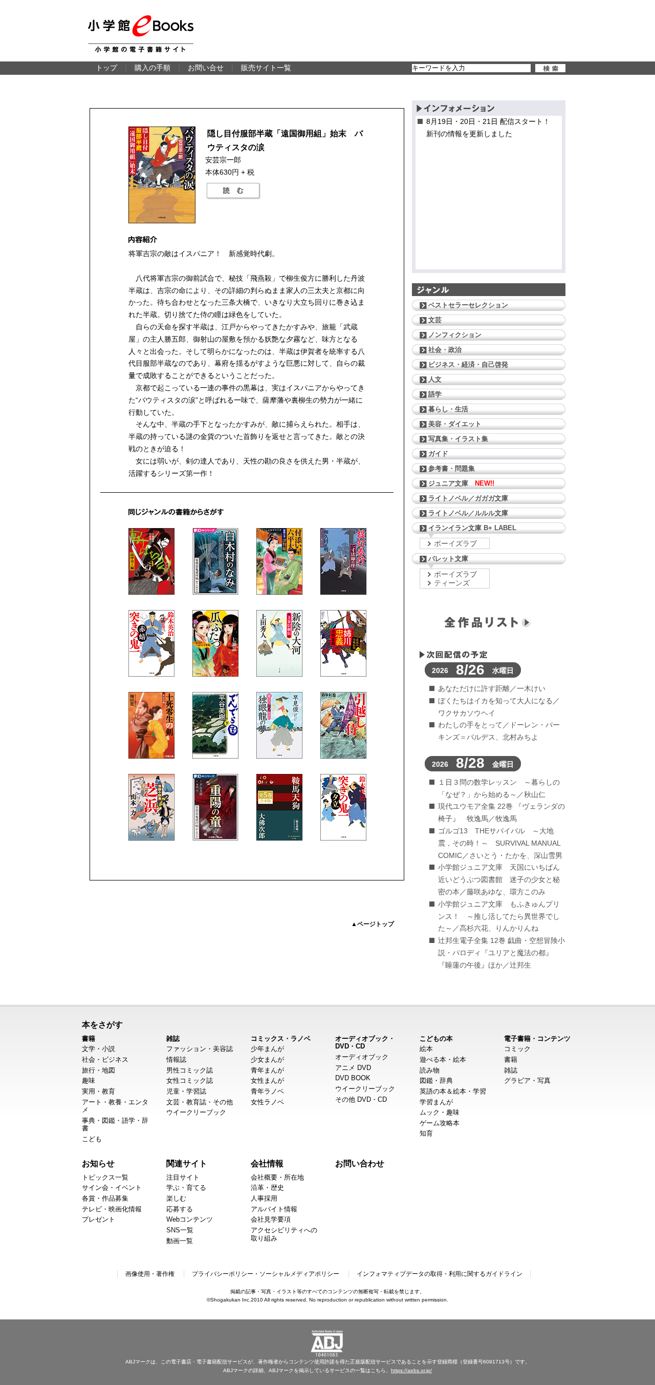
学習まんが (436, 1102)
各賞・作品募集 (105, 1198)
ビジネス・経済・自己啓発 (468, 364)
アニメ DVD (353, 1068)
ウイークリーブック (196, 1112)
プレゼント (98, 1219)
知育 (426, 1133)
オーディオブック (361, 1057)
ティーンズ (452, 583)
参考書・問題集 (451, 468)
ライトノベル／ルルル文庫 (468, 513)
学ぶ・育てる (186, 1187)
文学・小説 (98, 1049)
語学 (435, 394)
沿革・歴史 (267, 1187)
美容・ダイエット (455, 424)
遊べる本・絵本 (443, 1059)
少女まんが (267, 1059)
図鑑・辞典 (436, 1080)
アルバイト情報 (274, 1209)
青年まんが (267, 1070)
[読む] (233, 191)
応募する (179, 1209)
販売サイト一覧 (266, 68)
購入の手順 (152, 68)
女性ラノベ (267, 1102)
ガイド (438, 453)
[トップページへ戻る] (140, 33)
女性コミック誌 (189, 1080)
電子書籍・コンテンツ (537, 1038)
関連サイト (186, 1163)
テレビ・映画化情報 (112, 1209)
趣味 (88, 1080)
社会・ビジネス (105, 1059)
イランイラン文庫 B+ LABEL (472, 528)
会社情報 (267, 1163)
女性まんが (267, 1080)
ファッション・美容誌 (199, 1049)
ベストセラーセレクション (468, 305)
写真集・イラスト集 (458, 439)
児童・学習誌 (186, 1091)
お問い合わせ (359, 1163)
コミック (517, 1049)
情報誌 (176, 1059)
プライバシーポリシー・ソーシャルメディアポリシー (265, 1273)
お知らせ (98, 1163)
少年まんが (267, 1049)
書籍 (88, 1038)
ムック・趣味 (440, 1112)
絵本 (426, 1049)
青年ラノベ (267, 1091)
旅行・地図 (98, 1070)
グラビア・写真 (527, 1080)
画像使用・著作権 (149, 1273)
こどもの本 (436, 1038)
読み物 (430, 1070)
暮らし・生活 (448, 409)
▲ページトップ (372, 924)
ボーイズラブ (455, 543)
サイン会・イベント (112, 1187)
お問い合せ (206, 68)
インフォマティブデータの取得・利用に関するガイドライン (439, 1273)
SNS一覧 (179, 1230)
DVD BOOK (352, 1078)
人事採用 (264, 1198)
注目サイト (183, 1177)
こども (92, 1139)
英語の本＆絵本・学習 (453, 1091)
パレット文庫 (448, 558)
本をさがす (102, 1024)
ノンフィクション (455, 335)
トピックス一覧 (105, 1177)
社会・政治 (445, 349)
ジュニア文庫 (461, 483)
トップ (106, 68)
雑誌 (173, 1038)
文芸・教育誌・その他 (199, 1102)
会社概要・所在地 (277, 1177)
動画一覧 (179, 1241)
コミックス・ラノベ (281, 1038)
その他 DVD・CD (361, 1099)
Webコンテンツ (189, 1219)
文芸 (435, 320)
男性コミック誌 (189, 1070)
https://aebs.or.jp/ (411, 1370)
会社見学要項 (271, 1219)
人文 (435, 379)
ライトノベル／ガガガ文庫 (468, 498)
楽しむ (176, 1198)
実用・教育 (98, 1091)
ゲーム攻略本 (440, 1123)
